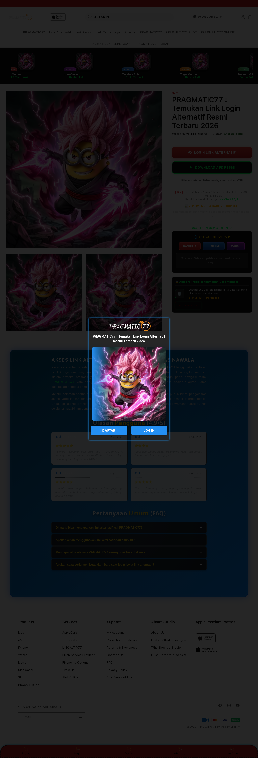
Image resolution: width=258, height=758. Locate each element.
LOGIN (149, 430)
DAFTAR (108, 430)
